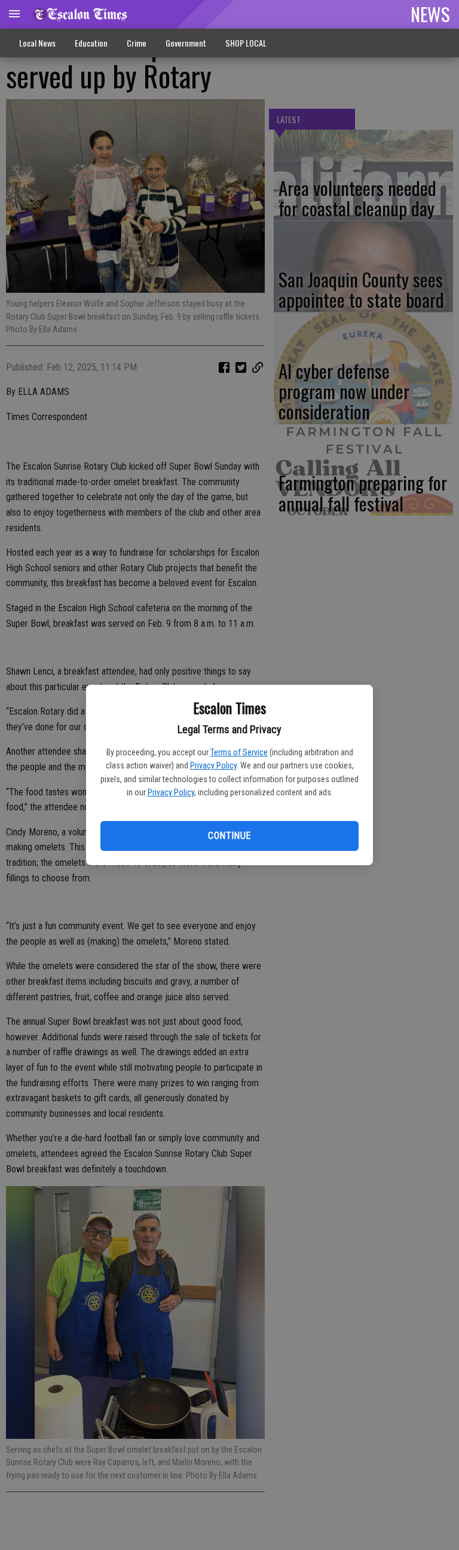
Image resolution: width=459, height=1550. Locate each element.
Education (91, 42)
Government (186, 42)
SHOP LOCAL (246, 42)
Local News (37, 42)
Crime (136, 42)
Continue (229, 835)
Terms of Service (239, 752)
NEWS (430, 13)
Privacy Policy (213, 765)
